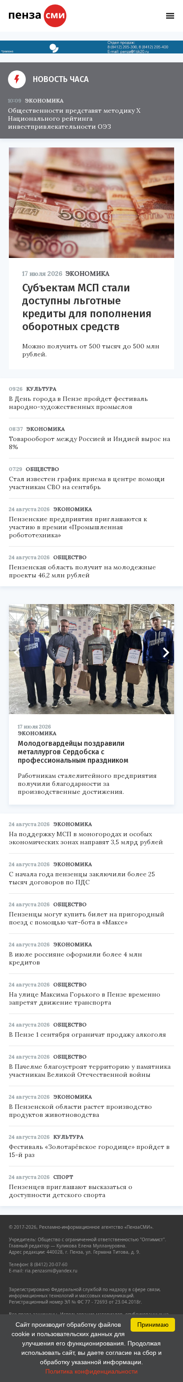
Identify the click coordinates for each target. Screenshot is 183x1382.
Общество (42, 469)
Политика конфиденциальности (91, 1371)
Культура (41, 388)
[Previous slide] (20, 652)
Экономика (44, 100)
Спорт (63, 1176)
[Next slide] (163, 652)
